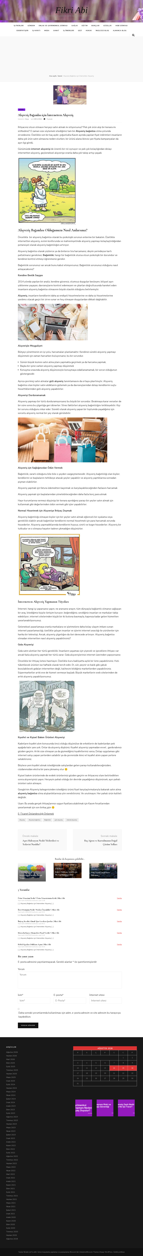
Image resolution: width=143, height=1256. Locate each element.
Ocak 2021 (10, 1213)
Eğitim (85, 26)
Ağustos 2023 (12, 1117)
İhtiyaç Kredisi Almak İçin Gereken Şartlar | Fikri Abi (39, 921)
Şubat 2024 (11, 1099)
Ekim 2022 (10, 1149)
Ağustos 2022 (12, 1156)
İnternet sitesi (96, 995)
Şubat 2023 (11, 1135)
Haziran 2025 (11, 1074)
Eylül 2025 (10, 1066)
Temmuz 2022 (12, 1160)
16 (132, 1068)
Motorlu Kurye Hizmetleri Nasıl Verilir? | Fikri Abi (38, 933)
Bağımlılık (47, 820)
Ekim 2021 (10, 1188)
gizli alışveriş (59, 820)
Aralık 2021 (11, 1181)
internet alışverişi (72, 820)
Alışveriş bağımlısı (34, 820)
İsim (20, 995)
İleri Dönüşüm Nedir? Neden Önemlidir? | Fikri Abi (38, 910)
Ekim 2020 (10, 1224)
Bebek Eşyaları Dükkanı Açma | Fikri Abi (34, 944)
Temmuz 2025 (12, 1070)
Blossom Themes (93, 1252)
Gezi (80, 31)
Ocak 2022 (10, 1178)
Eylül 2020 (10, 1228)
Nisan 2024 (10, 1095)
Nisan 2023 (10, 1131)
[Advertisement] (71, 58)
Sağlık (75, 26)
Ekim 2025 (10, 1063)
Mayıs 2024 (11, 1091)
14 (114, 1068)
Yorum (21, 969)
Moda (46, 31)
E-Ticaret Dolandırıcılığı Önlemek (36, 813)
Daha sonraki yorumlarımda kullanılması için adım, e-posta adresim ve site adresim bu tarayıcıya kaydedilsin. (69, 1014)
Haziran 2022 (11, 1163)
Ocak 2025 (10, 1081)
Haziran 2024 (11, 1088)
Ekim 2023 (10, 1109)
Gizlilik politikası (119, 1252)
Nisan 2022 (10, 1170)
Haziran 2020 (11, 1235)
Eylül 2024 (10, 1084)
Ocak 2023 (10, 1138)
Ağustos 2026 (12, 1052)
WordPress (109, 1252)
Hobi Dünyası (122, 26)
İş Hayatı (36, 31)
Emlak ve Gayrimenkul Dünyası (53, 26)
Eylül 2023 (10, 1113)
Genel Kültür (33, 868)
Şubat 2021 (11, 1210)
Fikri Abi (71, 10)
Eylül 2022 (10, 1152)
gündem (31, 26)
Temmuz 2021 (12, 1196)
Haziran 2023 (11, 1124)
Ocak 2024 (10, 1102)
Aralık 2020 (11, 1217)
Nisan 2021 (10, 1206)
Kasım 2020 (11, 1221)
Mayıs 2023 (11, 1127)
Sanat (56, 31)
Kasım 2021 (11, 1185)
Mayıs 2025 (11, 1077)
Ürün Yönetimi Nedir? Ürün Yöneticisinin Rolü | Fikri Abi (41, 898)
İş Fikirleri (19, 26)
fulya (27, 119)
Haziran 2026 (11, 1056)
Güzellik (107, 26)
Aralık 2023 (11, 1106)
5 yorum (49, 119)
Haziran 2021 (11, 1199)
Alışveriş (22, 820)
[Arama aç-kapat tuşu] (133, 35)
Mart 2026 (10, 1059)
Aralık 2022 (11, 1142)
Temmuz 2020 (12, 1231)
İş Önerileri (68, 31)
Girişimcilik (68, 864)
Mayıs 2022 (11, 1167)
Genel (21, 109)
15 (123, 1068)
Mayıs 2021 (11, 1203)
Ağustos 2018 (12, 1239)
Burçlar (95, 26)
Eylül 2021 (10, 1192)
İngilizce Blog (102, 31)
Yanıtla (119, 898)
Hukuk (89, 31)
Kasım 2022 (11, 1145)
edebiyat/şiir (22, 31)
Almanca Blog (119, 31)
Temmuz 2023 (12, 1120)
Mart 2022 (10, 1174)
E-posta (58, 995)
